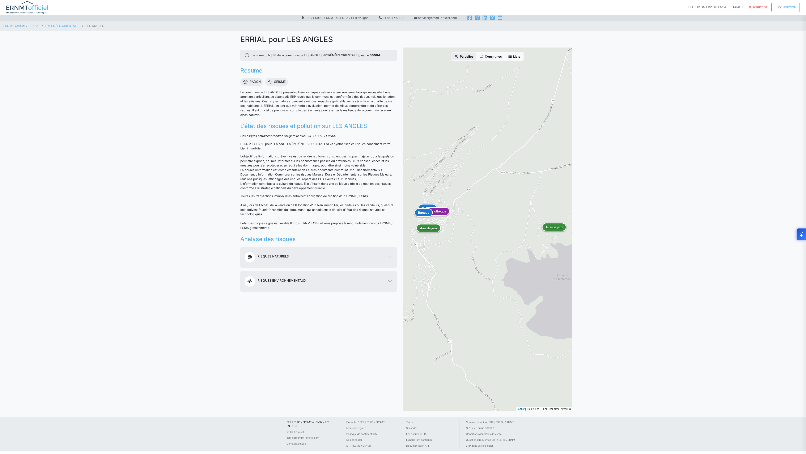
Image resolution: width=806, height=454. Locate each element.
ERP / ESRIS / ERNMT (359, 445)
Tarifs (738, 7)
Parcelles (467, 56)
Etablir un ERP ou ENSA (707, 7)
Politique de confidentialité (362, 434)
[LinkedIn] (485, 18)
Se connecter (354, 439)
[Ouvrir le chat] (801, 234)
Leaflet (521, 408)
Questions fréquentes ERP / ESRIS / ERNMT (491, 439)
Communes (493, 56)
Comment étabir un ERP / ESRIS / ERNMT (490, 422)
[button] (428, 231)
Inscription (758, 7)
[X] (492, 18)
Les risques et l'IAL (417, 434)
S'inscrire (411, 428)
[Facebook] (469, 18)
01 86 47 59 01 (393, 18)
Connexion (787, 7)
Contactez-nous (296, 443)
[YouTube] (500, 18)
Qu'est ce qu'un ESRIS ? (480, 428)
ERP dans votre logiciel (479, 445)
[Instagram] (477, 18)
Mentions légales (356, 428)
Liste (516, 56)
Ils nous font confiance (419, 439)
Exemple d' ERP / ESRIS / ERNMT (365, 422)
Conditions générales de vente (484, 434)
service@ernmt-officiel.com (303, 437)
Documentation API (417, 445)
